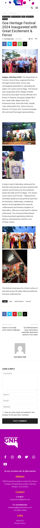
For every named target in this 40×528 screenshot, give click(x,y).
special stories (19, 301)
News (23, 16)
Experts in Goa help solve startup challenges (11, 329)
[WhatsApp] (20, 44)
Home (4, 13)
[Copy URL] (25, 44)
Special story (30, 16)
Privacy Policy (20, 523)
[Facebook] (4, 44)
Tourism (5, 19)
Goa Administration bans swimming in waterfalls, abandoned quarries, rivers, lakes (30, 331)
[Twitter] (9, 44)
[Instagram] (12, 457)
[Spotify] (19, 457)
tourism (28, 301)
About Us (20, 521)
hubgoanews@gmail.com (20, 499)
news (10, 301)
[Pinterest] (14, 44)
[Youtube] (5, 464)
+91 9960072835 (20, 510)
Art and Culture (16, 16)
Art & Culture (12, 13)
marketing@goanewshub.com (20, 507)
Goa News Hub (9, 39)
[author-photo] (20, 354)
